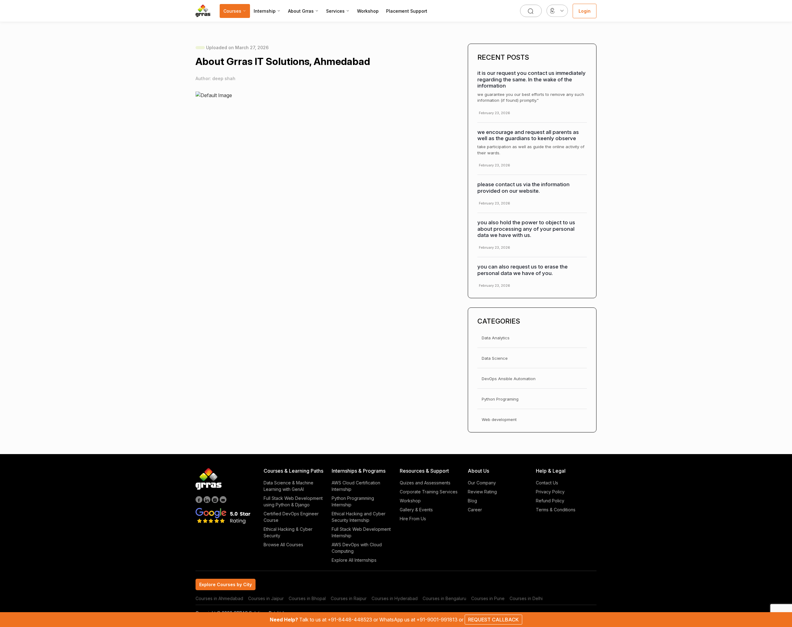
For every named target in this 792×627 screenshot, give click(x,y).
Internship (265, 11)
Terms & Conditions (555, 509)
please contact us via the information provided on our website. (523, 187)
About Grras (301, 11)
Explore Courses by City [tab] (225, 584)
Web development (499, 419)
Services (335, 11)
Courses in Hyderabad (395, 598)
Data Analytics (496, 337)
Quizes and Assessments (425, 482)
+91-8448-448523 (350, 619)
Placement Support (406, 11)
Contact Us (547, 482)
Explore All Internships (354, 560)
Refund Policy (550, 500)
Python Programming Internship (353, 501)
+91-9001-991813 (437, 619)
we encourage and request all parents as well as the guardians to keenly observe (528, 135)
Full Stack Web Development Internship (361, 532)
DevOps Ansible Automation (509, 378)
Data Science (495, 358)
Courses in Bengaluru (444, 598)
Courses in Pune (488, 598)
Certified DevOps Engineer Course (291, 517)
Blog (472, 500)
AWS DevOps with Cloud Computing (357, 548)
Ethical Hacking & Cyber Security (288, 532)
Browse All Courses (283, 544)
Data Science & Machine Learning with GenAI (288, 486)
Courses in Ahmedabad (219, 598)
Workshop (368, 11)
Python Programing (500, 399)
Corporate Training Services (429, 491)
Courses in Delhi (526, 598)
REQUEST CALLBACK (493, 619)
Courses (232, 11)
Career (475, 509)
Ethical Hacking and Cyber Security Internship (358, 517)
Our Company (482, 482)
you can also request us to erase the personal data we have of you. (522, 270)
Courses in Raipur (349, 598)
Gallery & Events (416, 509)
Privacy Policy (550, 491)
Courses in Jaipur (266, 598)
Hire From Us (413, 518)
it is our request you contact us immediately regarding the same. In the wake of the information (531, 79)
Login (585, 11)
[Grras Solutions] (203, 11)
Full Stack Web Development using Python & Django (293, 501)
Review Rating (482, 491)
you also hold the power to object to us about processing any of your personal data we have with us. (526, 228)
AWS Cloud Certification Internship (356, 486)
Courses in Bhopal (307, 598)
